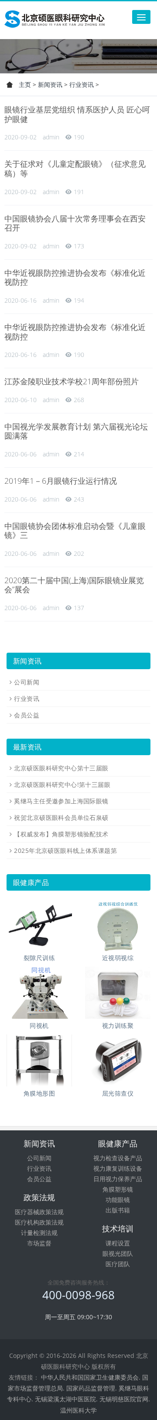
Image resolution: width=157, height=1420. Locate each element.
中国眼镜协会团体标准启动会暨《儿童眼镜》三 (75, 531)
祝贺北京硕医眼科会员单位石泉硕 (61, 817)
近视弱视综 (117, 958)
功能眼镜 (118, 1199)
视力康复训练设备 (117, 1168)
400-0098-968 (78, 1295)
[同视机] (39, 993)
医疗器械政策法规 (39, 1212)
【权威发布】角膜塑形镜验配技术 (61, 834)
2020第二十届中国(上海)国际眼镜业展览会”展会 (74, 585)
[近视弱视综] (117, 925)
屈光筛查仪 (117, 1093)
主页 (25, 84)
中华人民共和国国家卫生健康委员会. (90, 1377)
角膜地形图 (39, 1093)
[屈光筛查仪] (117, 1060)
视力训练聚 (117, 1025)
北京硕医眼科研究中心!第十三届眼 (62, 784)
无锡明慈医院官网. (124, 1399)
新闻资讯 (50, 84)
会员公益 (26, 715)
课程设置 (118, 1243)
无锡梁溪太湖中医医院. (66, 1399)
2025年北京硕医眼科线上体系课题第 (65, 850)
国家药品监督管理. (91, 1388)
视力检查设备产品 (117, 1158)
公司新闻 (26, 682)
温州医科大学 (78, 1410)
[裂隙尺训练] (39, 925)
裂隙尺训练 (39, 958)
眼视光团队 (117, 1253)
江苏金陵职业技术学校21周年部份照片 (71, 381)
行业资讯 (81, 84)
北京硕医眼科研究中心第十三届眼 (61, 768)
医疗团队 (118, 1264)
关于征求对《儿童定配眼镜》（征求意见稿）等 (75, 168)
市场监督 (39, 1243)
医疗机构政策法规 (39, 1222)
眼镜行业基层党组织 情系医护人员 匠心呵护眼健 (77, 114)
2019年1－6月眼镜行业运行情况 (60, 481)
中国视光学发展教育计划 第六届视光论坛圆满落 (76, 431)
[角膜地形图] (39, 1060)
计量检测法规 (39, 1232)
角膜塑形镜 (117, 1189)
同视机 (39, 1025)
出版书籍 (118, 1210)
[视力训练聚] (117, 993)
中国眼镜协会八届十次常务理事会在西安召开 (75, 223)
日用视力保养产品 (117, 1179)
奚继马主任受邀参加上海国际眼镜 (61, 801)
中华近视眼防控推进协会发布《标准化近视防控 (75, 277)
